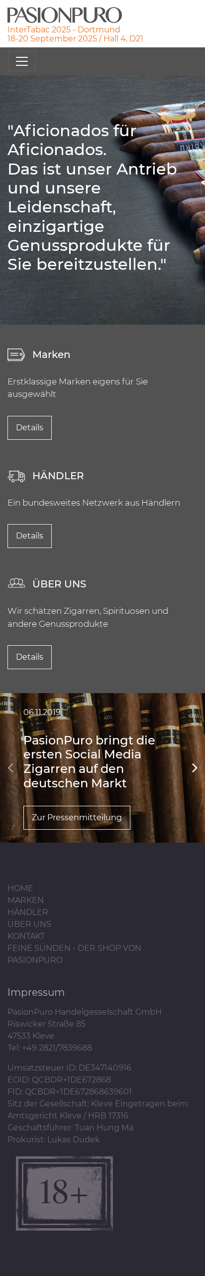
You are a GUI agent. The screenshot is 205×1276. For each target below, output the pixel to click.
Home (20, 888)
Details (29, 427)
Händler (27, 912)
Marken (25, 900)
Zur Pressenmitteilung (77, 817)
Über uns (29, 924)
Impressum (36, 992)
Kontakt (26, 936)
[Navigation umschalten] (22, 61)
